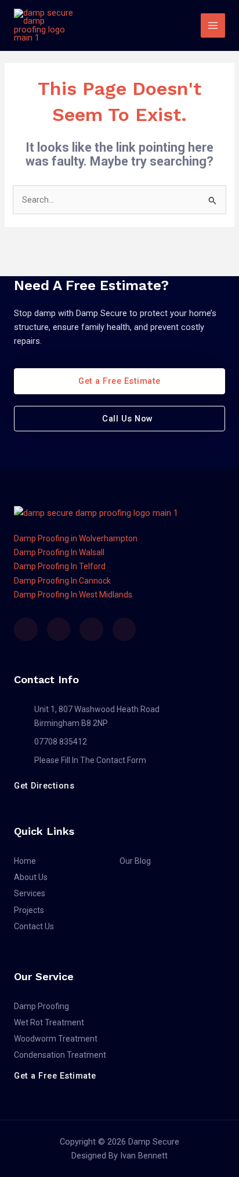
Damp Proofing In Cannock (62, 580)
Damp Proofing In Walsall (59, 552)
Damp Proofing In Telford (60, 566)
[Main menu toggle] (213, 25)
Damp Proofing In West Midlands (73, 594)
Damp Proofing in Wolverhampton (75, 538)
